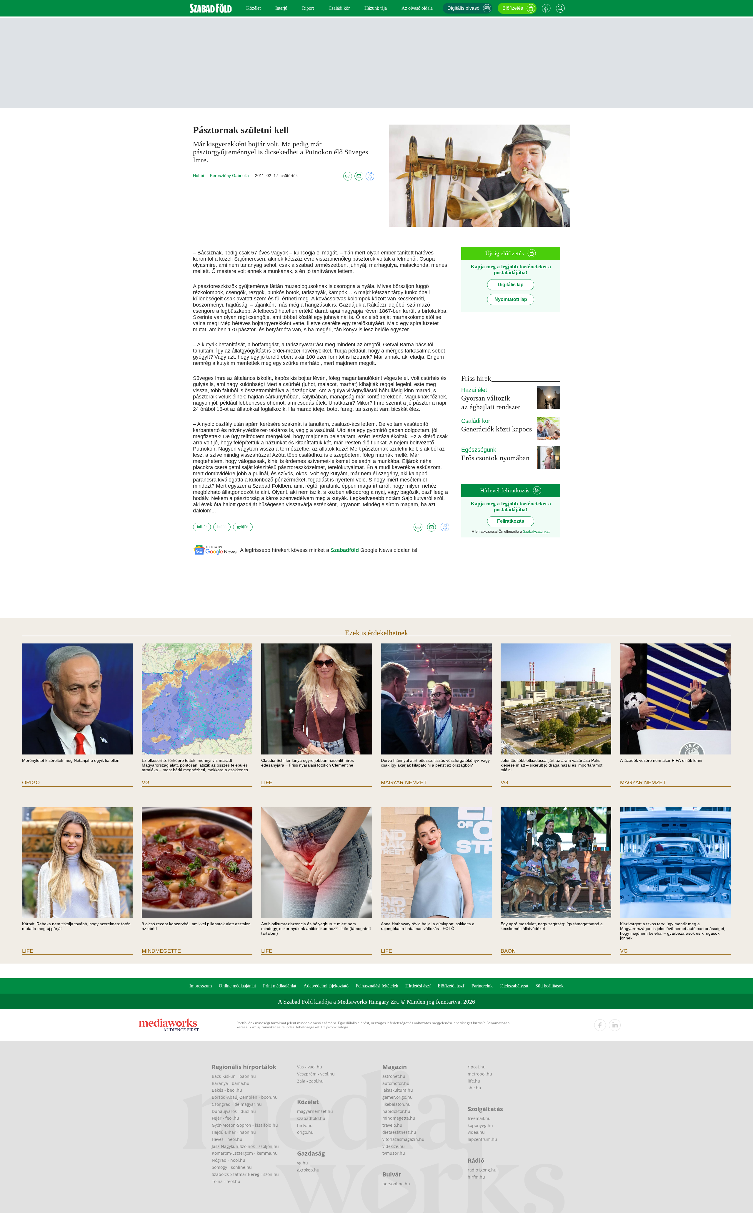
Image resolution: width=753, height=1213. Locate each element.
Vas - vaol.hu (309, 1067)
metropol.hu (480, 1074)
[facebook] (600, 1025)
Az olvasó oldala (417, 8)
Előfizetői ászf (451, 985)
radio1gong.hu (482, 1170)
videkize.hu (393, 1146)
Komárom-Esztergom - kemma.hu (245, 1153)
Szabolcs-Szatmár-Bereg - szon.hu (245, 1174)
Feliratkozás (510, 521)
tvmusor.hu (393, 1153)
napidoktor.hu (396, 1111)
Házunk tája (375, 8)
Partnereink (482, 985)
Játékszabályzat (514, 985)
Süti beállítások (549, 985)
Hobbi (198, 175)
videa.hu (476, 1132)
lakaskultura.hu (397, 1090)
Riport (308, 8)
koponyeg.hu (480, 1125)
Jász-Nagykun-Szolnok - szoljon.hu (245, 1146)
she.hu (474, 1087)
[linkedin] (615, 1025)
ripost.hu (477, 1067)
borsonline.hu (396, 1183)
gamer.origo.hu (397, 1097)
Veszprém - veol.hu (316, 1074)
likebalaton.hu (396, 1104)
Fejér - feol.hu (225, 1118)
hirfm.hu (476, 1177)
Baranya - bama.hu (230, 1083)
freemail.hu (479, 1118)
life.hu (474, 1081)
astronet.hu (393, 1076)
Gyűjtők (243, 527)
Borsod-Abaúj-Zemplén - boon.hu (245, 1097)
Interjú (281, 8)
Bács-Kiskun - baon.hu (234, 1076)
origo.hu (305, 1132)
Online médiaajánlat (237, 985)
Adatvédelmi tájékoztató (326, 985)
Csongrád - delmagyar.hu (237, 1104)
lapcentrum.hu (482, 1139)
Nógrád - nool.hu (228, 1160)
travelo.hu (392, 1125)
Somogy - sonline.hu (232, 1167)
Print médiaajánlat (279, 985)
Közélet (253, 8)
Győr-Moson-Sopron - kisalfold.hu (245, 1125)
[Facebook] (546, 8)
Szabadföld (345, 550)
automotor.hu (395, 1083)
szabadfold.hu (311, 1118)
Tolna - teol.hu (226, 1181)
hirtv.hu (305, 1125)
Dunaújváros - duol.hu (234, 1111)
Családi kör (339, 8)
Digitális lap (511, 284)
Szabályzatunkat (536, 531)
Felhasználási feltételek (377, 985)
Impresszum (200, 985)
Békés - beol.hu (227, 1090)
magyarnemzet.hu (315, 1111)
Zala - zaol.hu (310, 1081)
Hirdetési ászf (418, 985)
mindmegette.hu (398, 1118)
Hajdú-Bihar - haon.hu (234, 1132)
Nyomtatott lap (510, 299)
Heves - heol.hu (227, 1139)
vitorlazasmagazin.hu (403, 1139)
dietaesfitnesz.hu (399, 1132)
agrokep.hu (308, 1170)
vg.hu (302, 1163)
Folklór (202, 527)
